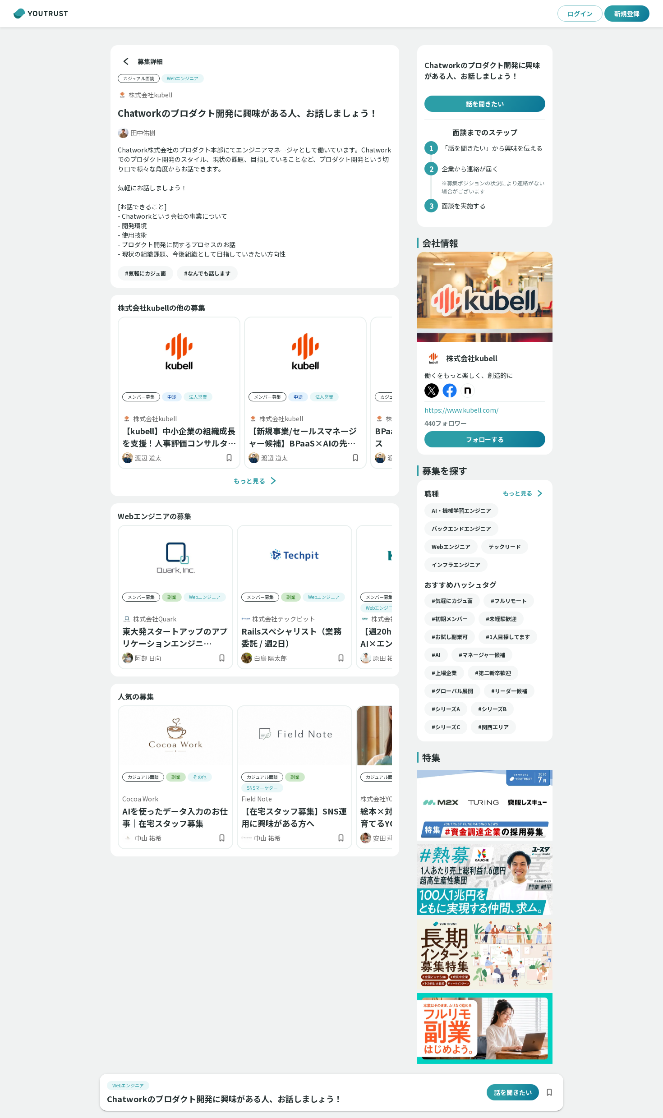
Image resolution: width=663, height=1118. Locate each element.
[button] (145, 273)
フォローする (485, 439)
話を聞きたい (485, 103)
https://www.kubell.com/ (461, 409)
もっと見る (249, 480)
